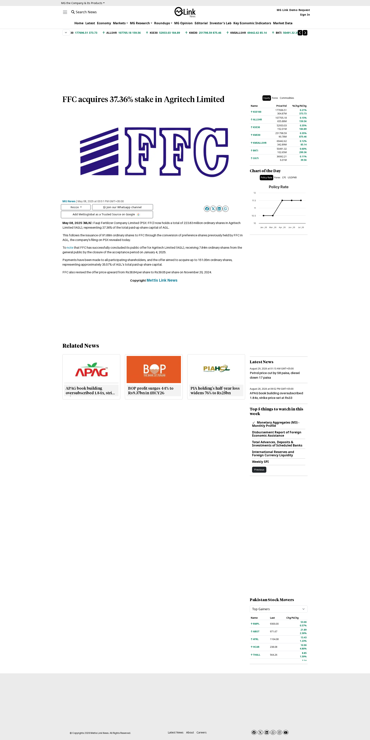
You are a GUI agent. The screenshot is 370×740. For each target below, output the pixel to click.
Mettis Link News (161, 280)
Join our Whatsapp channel (124, 207)
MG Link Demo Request (293, 10)
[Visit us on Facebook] (254, 732)
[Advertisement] (185, 63)
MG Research (140, 23)
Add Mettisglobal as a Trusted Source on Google (104, 214)
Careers (202, 732)
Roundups (162, 23)
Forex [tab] (275, 98)
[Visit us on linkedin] (266, 732)
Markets (119, 23)
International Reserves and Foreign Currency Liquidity (273, 453)
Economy (104, 23)
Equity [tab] (266, 98)
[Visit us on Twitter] (260, 732)
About (190, 732)
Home (78, 23)
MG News (69, 201)
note (70, 247)
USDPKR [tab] (292, 177)
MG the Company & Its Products (81, 3)
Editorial (201, 23)
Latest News (175, 732)
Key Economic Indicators (252, 23)
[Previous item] (300, 32)
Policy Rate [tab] (266, 177)
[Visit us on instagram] (279, 732)
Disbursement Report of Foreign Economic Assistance (276, 434)
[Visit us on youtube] (285, 732)
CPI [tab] (284, 177)
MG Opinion (183, 23)
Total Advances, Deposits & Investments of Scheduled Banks (277, 443)
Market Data (283, 23)
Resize (75, 207)
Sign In (305, 14)
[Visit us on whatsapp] (273, 732)
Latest (90, 23)
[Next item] (305, 32)
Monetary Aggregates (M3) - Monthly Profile (275, 424)
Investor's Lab (220, 23)
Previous (259, 469)
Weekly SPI (260, 462)
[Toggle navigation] (65, 12)
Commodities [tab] (287, 98)
